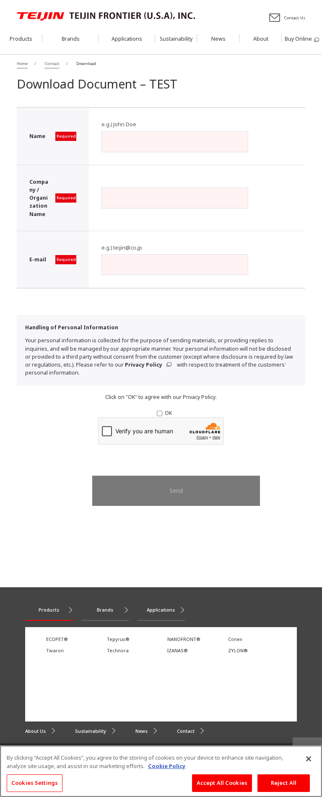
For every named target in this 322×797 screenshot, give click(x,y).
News (141, 731)
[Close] (308, 759)
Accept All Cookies (222, 783)
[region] (161, 771)
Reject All (283, 783)
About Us (35, 731)
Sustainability (90, 731)
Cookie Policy (166, 766)
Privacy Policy (143, 364)
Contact (186, 731)
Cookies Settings (34, 783)
